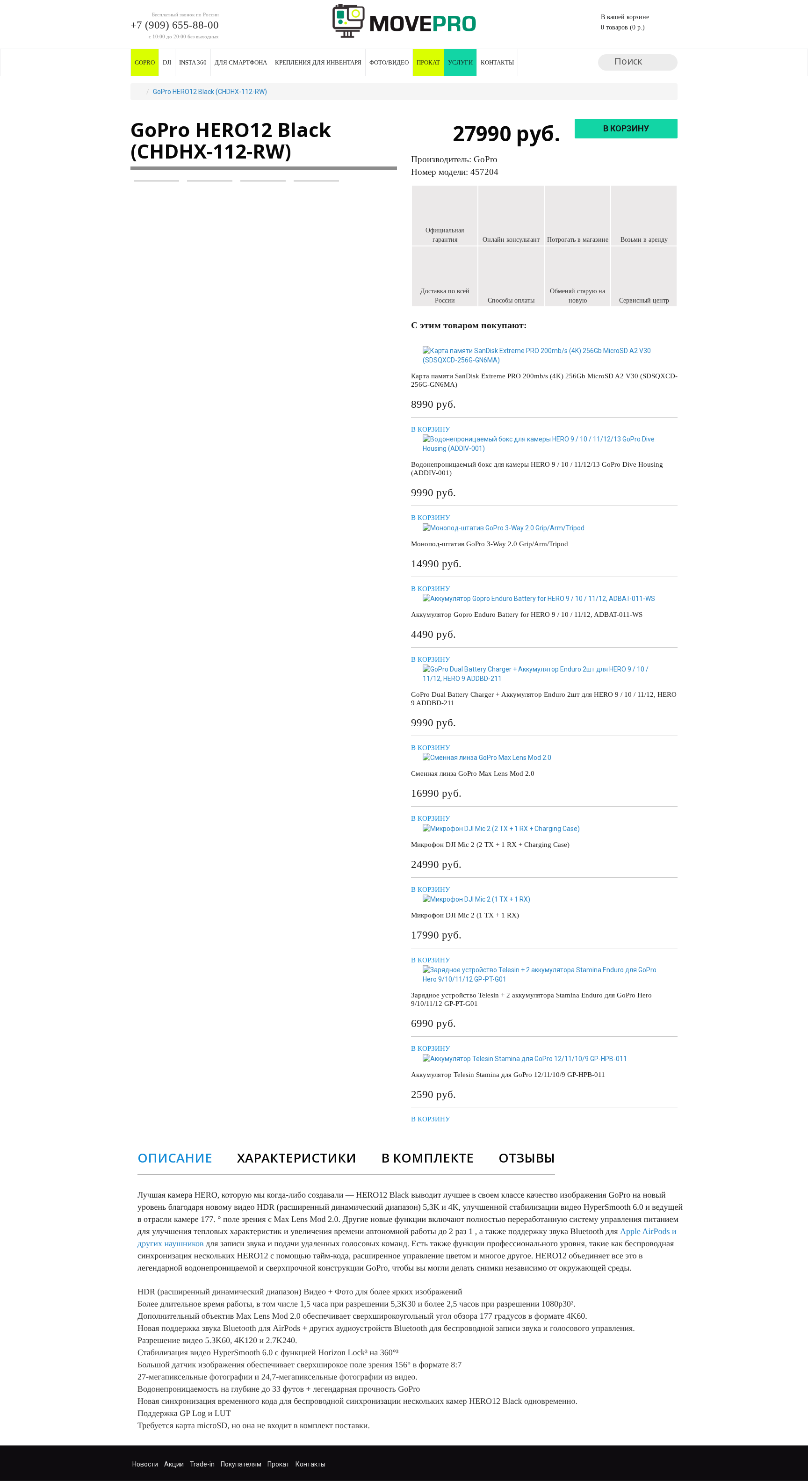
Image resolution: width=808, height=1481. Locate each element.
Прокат (428, 62)
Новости (145, 1464)
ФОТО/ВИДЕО (389, 62)
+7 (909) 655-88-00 (174, 25)
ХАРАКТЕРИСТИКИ (296, 1157)
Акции (174, 1464)
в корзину (626, 128)
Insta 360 (193, 62)
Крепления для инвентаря (318, 62)
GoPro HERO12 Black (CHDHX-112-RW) (210, 91)
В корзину (430, 429)
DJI (167, 62)
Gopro (145, 62)
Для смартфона (241, 62)
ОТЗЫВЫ (526, 1157)
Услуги (460, 62)
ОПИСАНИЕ (174, 1157)
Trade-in (202, 1464)
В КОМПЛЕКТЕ (427, 1157)
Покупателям (241, 1464)
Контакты (497, 62)
